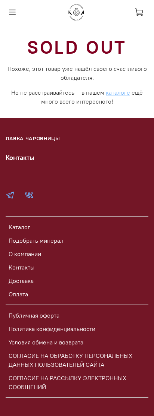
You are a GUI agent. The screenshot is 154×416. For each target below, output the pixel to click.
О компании (25, 254)
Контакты (21, 267)
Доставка (21, 280)
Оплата (18, 294)
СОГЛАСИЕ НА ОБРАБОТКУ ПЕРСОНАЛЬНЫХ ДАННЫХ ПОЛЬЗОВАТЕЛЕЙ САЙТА (70, 360)
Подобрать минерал (36, 240)
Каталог (19, 227)
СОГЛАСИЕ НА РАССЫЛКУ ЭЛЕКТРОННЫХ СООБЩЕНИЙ (67, 382)
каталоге (118, 92)
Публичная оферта (34, 315)
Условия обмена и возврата (46, 342)
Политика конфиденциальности (52, 329)
